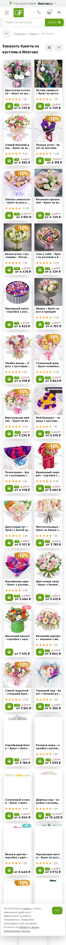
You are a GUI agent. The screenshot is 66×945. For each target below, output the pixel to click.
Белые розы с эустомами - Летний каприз (17, 256)
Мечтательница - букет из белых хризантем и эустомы (48, 529)
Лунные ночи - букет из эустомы (48, 146)
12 (54, 481)
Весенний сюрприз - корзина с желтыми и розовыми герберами (48, 638)
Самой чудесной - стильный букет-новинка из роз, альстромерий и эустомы (17, 693)
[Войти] (59, 13)
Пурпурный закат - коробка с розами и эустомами (17, 310)
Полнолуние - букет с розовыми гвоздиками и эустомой (17, 474)
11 (23, 263)
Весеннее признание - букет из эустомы (48, 201)
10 (55, 154)
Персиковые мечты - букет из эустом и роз (48, 856)
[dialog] (39, 13)
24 (55, 372)
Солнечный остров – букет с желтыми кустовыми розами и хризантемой (17, 802)
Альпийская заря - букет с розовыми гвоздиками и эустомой (17, 583)
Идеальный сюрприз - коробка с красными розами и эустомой (48, 474)
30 (24, 208)
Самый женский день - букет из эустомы (17, 147)
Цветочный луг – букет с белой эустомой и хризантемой (17, 529)
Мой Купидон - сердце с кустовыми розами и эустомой (48, 420)
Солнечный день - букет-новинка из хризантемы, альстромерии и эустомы (48, 365)
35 (55, 263)
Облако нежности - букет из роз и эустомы (17, 201)
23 (24, 699)
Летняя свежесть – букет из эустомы (48, 92)
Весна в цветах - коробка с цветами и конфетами (17, 856)
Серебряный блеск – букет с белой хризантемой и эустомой (17, 747)
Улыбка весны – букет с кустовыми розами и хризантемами (17, 365)
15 (23, 590)
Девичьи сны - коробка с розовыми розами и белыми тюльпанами (48, 802)
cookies (26, 908)
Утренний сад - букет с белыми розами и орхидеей (48, 693)
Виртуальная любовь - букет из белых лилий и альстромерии (17, 420)
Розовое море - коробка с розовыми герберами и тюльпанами (48, 747)
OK (57, 910)
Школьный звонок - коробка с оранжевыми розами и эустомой (17, 638)
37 (55, 317)
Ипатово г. (45, 3)
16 (23, 154)
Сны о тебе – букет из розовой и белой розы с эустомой (48, 256)
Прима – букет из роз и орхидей (47, 310)
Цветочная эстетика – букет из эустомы (17, 92)
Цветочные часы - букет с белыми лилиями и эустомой (48, 583)
